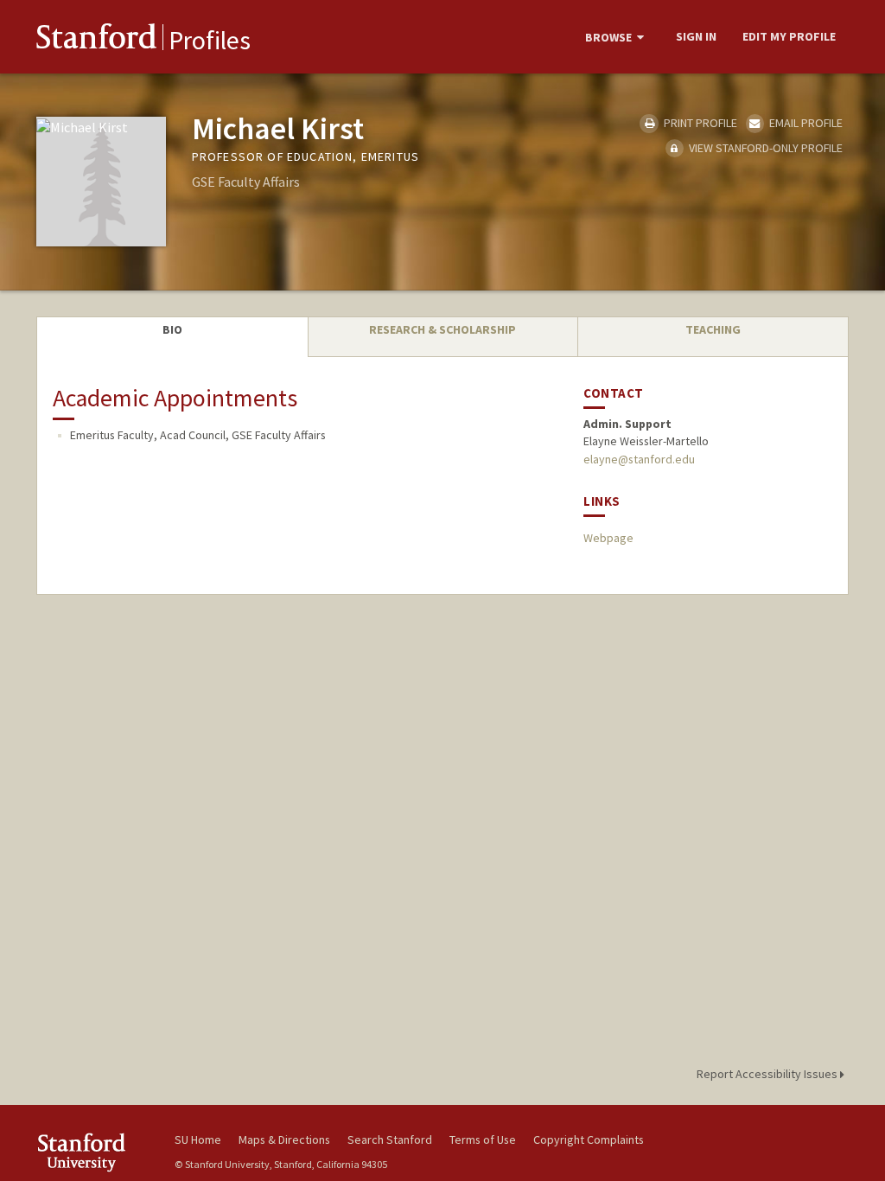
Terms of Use (482, 1139)
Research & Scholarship (442, 329)
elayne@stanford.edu (639, 459)
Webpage (608, 538)
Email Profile (805, 123)
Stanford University (96, 1152)
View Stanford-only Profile (764, 148)
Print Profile (698, 123)
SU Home (198, 1139)
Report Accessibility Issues (768, 1074)
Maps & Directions (284, 1139)
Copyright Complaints (588, 1139)
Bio (172, 329)
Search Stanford (389, 1139)
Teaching (713, 329)
